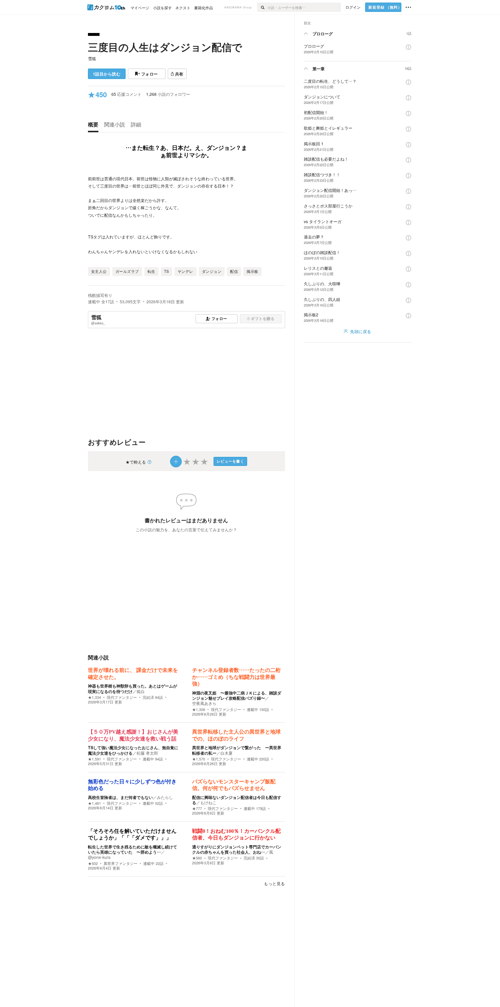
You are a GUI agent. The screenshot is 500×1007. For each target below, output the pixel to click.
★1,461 (94, 803)
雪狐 (92, 58)
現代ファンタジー (122, 697)
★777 (197, 808)
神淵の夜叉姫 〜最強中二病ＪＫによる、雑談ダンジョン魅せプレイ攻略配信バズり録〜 (236, 695)
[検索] (262, 7)
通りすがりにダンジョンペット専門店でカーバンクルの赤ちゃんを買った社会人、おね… (236, 849)
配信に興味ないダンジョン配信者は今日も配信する (236, 799)
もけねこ (208, 802)
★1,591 (94, 759)
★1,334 (94, 697)
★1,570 (198, 759)
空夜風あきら (204, 703)
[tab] (94, 126)
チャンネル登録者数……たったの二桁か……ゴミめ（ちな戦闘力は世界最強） (236, 677)
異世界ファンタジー (120, 863)
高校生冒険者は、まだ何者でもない (120, 797)
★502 (93, 863)
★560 (197, 858)
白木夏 (226, 753)
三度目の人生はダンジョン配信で (165, 47)
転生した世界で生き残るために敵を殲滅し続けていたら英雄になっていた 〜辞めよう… (132, 849)
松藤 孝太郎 (147, 753)
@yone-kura (99, 857)
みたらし (165, 797)
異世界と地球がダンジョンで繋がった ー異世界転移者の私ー (236, 750)
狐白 (141, 691)
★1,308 (198, 709)
